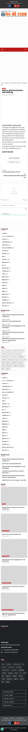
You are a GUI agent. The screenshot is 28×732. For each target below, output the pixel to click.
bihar (3, 350)
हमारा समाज (4, 305)
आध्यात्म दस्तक (5, 245)
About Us (19, 3)
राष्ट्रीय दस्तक (21, 362)
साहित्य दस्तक (22, 365)
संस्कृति (3, 285)
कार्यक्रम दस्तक (10, 359)
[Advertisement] (14, 66)
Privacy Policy (19, 718)
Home (8, 3)
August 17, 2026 (5, 536)
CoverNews (24, 727)
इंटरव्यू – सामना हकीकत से (7, 247)
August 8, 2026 (5, 589)
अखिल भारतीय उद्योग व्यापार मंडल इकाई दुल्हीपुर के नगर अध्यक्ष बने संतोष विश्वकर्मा (13, 326)
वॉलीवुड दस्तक (4, 279)
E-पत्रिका (4, 233)
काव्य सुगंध (16, 359)
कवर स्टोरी (4, 250)
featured (4, 353)
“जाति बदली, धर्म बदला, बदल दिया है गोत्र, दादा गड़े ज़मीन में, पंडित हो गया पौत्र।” (13, 333)
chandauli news (16, 350)
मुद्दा (2, 265)
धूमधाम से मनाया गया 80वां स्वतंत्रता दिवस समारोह (11, 321)
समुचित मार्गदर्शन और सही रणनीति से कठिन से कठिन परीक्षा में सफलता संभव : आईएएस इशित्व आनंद (13, 339)
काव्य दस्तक (4, 253)
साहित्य (3, 291)
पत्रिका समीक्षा (4, 262)
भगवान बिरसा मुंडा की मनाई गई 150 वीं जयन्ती (11, 171)
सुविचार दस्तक (4, 294)
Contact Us (13, 3)
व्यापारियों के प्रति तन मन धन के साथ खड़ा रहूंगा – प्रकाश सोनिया (14, 480)
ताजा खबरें (24, 359)
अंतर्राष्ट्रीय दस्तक (21, 356)
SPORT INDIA (14, 356)
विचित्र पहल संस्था (9, 365)
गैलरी (3, 256)
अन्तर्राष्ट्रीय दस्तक (5, 242)
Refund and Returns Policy (20, 720)
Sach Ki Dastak (14, 158)
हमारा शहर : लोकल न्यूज (6, 303)
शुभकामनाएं (4, 282)
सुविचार (3, 368)
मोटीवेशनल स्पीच (5, 268)
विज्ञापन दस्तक (4, 276)
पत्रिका (3, 362)
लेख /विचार (3, 365)
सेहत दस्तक (4, 297)
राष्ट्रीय (3, 274)
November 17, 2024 (7, 94)
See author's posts (14, 162)
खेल (20, 359)
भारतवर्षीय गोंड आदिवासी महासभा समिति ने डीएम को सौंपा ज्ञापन (14, 175)
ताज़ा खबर (3, 88)
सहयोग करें (4, 288)
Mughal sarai (11, 353)
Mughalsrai (18, 353)
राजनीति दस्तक (5, 271)
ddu (23, 350)
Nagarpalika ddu (5, 356)
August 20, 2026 (5, 510)
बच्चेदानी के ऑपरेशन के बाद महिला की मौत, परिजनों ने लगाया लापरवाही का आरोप (13, 315)
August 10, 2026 (5, 563)
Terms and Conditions (7, 720)
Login (25, 199)
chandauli (8, 350)
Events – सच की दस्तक (7, 236)
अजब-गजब (4, 239)
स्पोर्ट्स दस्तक (4, 300)
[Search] (25, 49)
